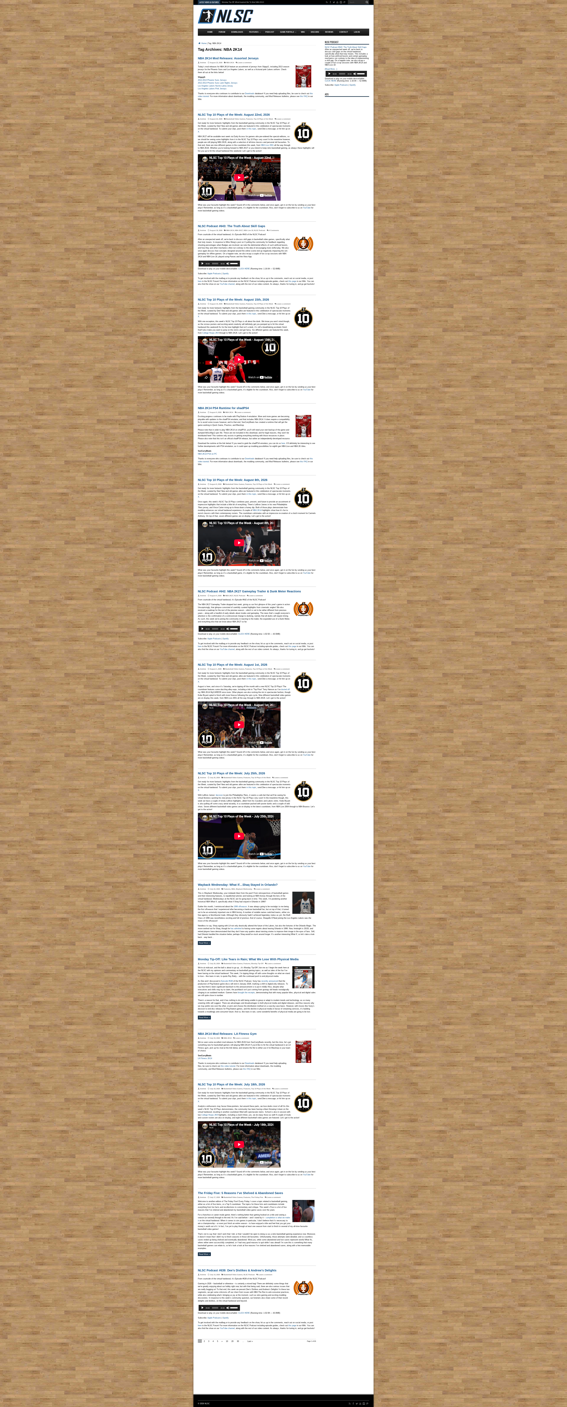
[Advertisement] (315, 16)
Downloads (249, 93)
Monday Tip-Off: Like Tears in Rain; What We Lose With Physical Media (248, 959)
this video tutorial (228, 1066)
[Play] (202, 263)
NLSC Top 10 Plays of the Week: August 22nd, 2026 (234, 114)
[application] (219, 264)
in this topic (251, 129)
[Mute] (227, 263)
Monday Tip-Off (257, 963)
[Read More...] (331, 69)
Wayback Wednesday (244, 889)
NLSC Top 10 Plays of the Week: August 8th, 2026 (232, 480)
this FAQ (304, 96)
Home (203, 43)
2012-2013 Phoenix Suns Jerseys (212, 80)
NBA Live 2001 (267, 145)
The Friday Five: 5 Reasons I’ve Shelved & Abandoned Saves (240, 1193)
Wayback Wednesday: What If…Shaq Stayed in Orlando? (238, 884)
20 (232, 1341)
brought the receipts (246, 992)
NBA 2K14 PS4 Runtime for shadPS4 (223, 408)
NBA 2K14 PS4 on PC (207, 454)
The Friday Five (257, 1197)
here (200, 281)
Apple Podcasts (214, 273)
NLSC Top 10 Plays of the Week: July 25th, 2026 (231, 773)
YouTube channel (227, 284)
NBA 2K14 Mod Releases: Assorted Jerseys (228, 58)
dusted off (285, 689)
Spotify (226, 273)
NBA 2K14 (230, 62)
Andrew (203, 62)
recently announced (269, 981)
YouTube (307, 208)
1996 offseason (240, 906)
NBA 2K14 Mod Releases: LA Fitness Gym (227, 1033)
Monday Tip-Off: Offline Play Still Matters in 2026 (241, 2)
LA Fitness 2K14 (205, 1058)
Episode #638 (227, 981)
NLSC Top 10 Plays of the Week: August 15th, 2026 (233, 299)
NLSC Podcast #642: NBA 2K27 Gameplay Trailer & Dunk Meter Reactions (249, 591)
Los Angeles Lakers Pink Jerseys (212, 89)
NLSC (207, 1403)
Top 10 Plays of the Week (263, 119)
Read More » (204, 943)
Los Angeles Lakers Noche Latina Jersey (215, 86)
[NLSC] (225, 21)
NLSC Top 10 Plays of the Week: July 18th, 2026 (231, 1084)
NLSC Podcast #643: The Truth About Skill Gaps (231, 226)
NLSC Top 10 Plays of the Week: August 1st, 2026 (232, 664)
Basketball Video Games (235, 119)
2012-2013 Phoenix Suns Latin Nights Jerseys (217, 83)
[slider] (234, 263)
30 (238, 1341)
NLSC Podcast (259, 230)
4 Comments (274, 230)
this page (292, 281)
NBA (233, 889)
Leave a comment (245, 62)
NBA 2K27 (239, 230)
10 (227, 1341)
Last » (250, 1341)
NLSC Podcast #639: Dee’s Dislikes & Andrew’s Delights (237, 1270)
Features (249, 119)
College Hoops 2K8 (210, 333)
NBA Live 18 (248, 230)
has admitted (236, 928)
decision (219, 795)
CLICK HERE (244, 269)
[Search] (367, 2)
